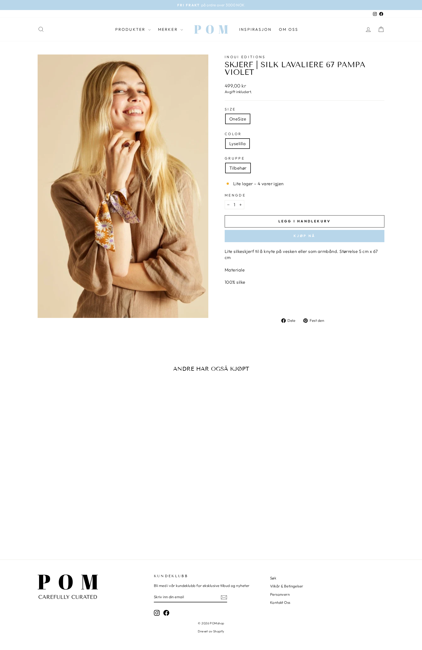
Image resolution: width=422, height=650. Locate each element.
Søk (273, 578)
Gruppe (235, 158)
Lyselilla (237, 143)
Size (230, 109)
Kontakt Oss (280, 602)
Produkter (131, 29)
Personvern (280, 594)
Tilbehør (238, 168)
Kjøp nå (304, 236)
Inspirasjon (255, 29)
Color (233, 134)
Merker (168, 29)
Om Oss (288, 29)
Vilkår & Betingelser (286, 586)
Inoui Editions (245, 57)
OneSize (237, 119)
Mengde (235, 195)
